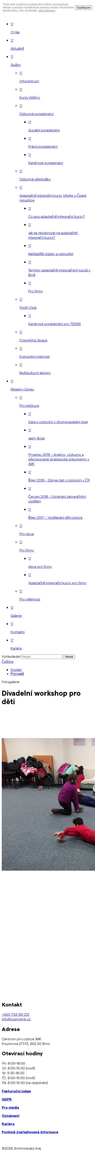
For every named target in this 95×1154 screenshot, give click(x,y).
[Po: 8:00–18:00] (47, 1063)
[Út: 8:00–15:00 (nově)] (47, 1068)
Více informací (46, 10)
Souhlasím (83, 7)
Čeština (7, 661)
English (16, 669)
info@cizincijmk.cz (16, 1019)
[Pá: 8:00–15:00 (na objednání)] (47, 1082)
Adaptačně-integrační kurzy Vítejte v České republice (52, 193)
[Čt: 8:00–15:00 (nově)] (47, 1077)
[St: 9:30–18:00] (47, 1073)
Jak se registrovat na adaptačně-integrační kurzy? (53, 231)
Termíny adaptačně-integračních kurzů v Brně (59, 268)
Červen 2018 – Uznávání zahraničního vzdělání (57, 494)
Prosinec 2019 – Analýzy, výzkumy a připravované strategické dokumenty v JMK (58, 455)
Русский (17, 674)
